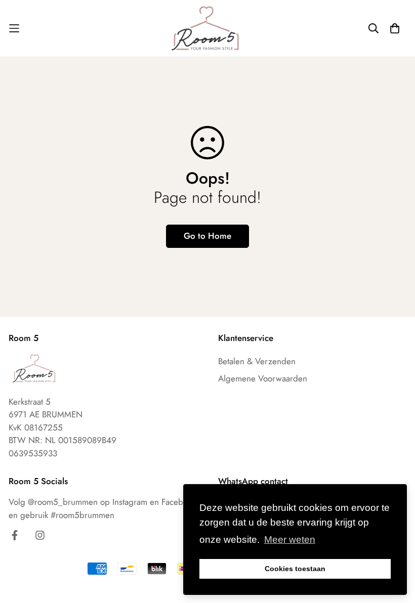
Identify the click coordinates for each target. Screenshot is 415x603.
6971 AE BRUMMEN (45, 414)
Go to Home (207, 236)
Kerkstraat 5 (30, 402)
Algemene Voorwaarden (262, 378)
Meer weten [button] (289, 539)
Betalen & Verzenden (257, 361)
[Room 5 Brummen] (208, 28)
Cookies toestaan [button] (295, 569)
